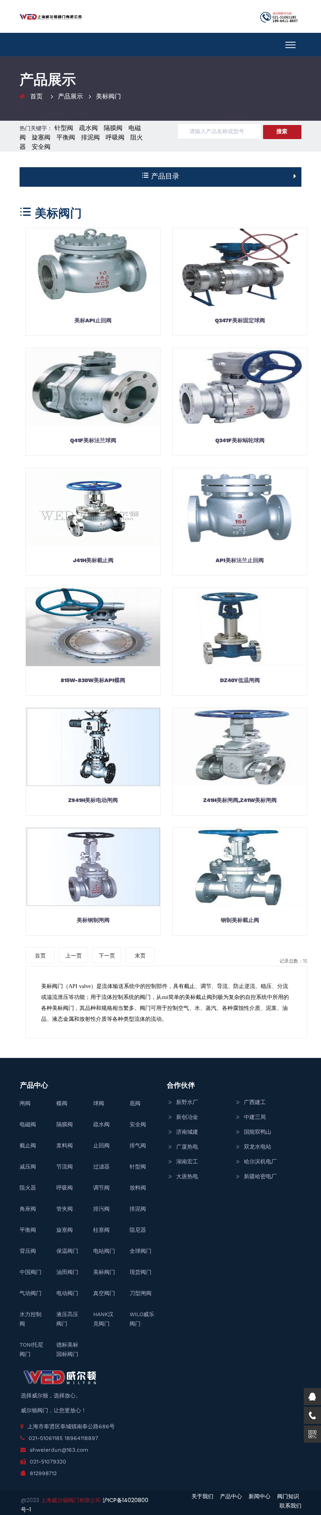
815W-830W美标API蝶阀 (93, 680)
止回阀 (101, 1145)
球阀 (98, 1103)
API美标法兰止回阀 (240, 560)
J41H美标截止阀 (93, 560)
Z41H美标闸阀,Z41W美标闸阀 (240, 800)
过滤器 (101, 1166)
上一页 (73, 955)
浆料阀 (64, 1145)
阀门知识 (288, 1496)
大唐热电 (187, 1176)
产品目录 (164, 176)
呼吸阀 (115, 137)
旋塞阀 (41, 137)
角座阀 (28, 1209)
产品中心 (231, 1496)
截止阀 (28, 1145)
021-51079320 (48, 1461)
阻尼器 (138, 1230)
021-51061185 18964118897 (63, 1438)
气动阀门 (30, 1293)
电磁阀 (28, 1124)
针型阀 (63, 128)
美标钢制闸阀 (93, 920)
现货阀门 (140, 1272)
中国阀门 (30, 1272)
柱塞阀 (101, 1230)
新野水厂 (187, 1102)
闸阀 (25, 1103)
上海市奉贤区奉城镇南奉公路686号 (71, 1426)
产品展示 (70, 96)
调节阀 (101, 1187)
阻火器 (28, 1187)
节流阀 (64, 1166)
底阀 (135, 1103)
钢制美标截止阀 (240, 920)
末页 (140, 955)
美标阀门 (108, 96)
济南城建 (187, 1132)
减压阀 (28, 1166)
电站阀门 (104, 1251)
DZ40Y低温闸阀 (240, 680)
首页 (36, 96)
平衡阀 (65, 137)
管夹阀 (64, 1209)
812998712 (43, 1473)
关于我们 (202, 1496)
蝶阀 (61, 1103)
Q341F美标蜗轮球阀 (240, 440)
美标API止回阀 (93, 320)
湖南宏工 (187, 1161)
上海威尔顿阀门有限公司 (72, 1500)
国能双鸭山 (257, 1132)
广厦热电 (187, 1146)
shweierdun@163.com (59, 1450)
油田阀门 (67, 1272)
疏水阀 (88, 128)
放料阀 (138, 1187)
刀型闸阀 (140, 1293)
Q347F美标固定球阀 (240, 320)
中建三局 (255, 1117)
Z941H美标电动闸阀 (93, 800)
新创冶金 (187, 1117)
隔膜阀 (113, 128)
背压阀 (28, 1251)
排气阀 (138, 1145)
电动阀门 (67, 1293)
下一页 (107, 955)
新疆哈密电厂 (260, 1176)
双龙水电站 (257, 1146)
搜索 (281, 131)
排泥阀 (90, 137)
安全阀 (41, 146)
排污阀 (101, 1209)
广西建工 (255, 1102)
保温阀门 (67, 1251)
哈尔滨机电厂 (260, 1161)
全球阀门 (140, 1251)
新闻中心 (260, 1496)
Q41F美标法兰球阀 (93, 440)
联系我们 (290, 1505)
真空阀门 (104, 1293)
